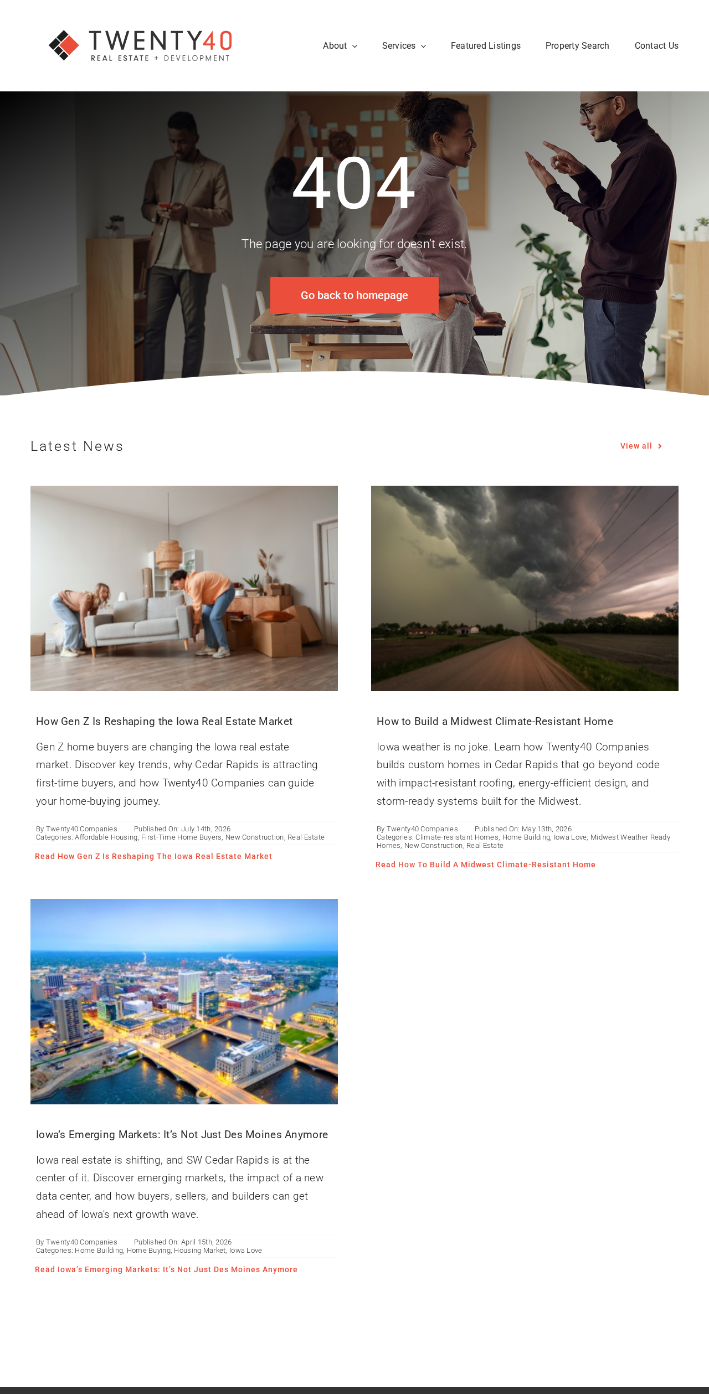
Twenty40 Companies (81, 829)
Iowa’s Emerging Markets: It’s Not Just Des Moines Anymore (182, 1134)
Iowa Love (570, 837)
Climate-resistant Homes (457, 837)
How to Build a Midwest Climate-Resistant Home (495, 721)
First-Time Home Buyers (181, 837)
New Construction (254, 837)
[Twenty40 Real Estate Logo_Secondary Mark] (141, 16)
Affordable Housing (106, 837)
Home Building (526, 837)
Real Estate (306, 837)
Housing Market (199, 1250)
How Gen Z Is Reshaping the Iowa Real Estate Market (164, 721)
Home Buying (149, 1250)
